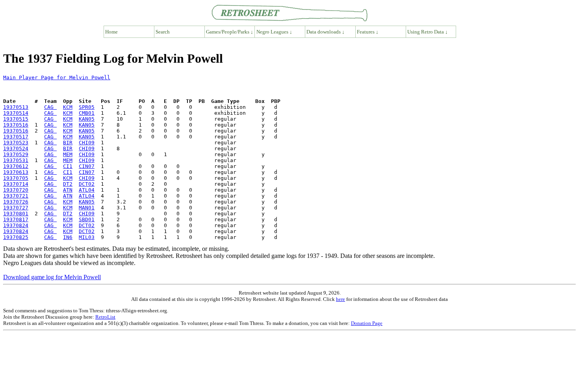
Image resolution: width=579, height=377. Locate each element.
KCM (67, 107)
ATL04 (87, 190)
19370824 (15, 225)
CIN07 (87, 166)
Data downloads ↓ (325, 32)
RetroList (105, 317)
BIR (67, 143)
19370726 (15, 202)
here (340, 299)
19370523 (15, 143)
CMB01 (87, 113)
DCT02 (87, 184)
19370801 (15, 213)
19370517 (15, 137)
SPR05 (87, 107)
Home (111, 32)
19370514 (15, 113)
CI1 (67, 166)
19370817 (15, 219)
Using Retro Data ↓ (427, 32)
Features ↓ (368, 32)
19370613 (15, 172)
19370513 (15, 107)
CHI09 (87, 143)
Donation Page (366, 323)
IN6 (67, 237)
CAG (50, 107)
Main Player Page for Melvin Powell (56, 77)
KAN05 (87, 119)
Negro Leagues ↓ (274, 32)
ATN (67, 190)
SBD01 (87, 219)
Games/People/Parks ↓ (229, 32)
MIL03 (87, 237)
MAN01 (87, 208)
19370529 (15, 154)
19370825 (15, 237)
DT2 (67, 184)
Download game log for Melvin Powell (52, 277)
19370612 (15, 166)
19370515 (15, 119)
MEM (67, 154)
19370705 (15, 178)
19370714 (15, 184)
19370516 (15, 125)
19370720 (15, 190)
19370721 (15, 196)
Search (163, 32)
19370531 (15, 160)
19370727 (15, 208)
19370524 (15, 148)
